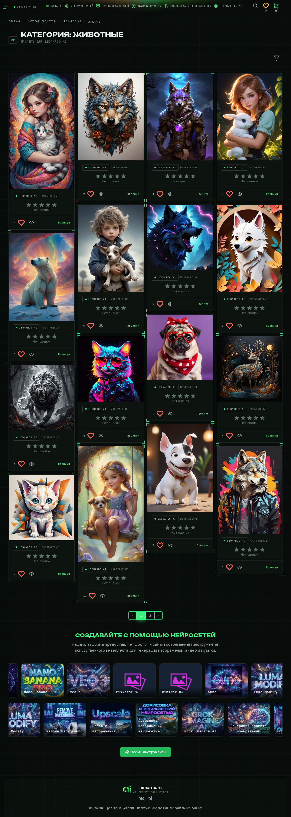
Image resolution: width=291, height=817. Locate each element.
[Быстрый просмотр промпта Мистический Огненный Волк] (170, 304)
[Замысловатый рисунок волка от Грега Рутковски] (111, 116)
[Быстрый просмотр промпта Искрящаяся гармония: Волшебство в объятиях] (239, 194)
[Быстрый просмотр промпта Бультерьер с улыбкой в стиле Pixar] (170, 545)
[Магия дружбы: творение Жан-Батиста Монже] (111, 248)
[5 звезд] (54, 205)
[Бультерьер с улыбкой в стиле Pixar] (180, 468)
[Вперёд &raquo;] (158, 615)
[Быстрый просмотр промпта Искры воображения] (239, 435)
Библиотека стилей (115, 6)
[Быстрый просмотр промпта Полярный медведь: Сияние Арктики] (31, 354)
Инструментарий (82, 6)
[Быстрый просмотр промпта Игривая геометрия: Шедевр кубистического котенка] (31, 573)
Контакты (96, 808)
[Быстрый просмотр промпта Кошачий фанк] (101, 435)
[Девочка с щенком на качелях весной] (111, 504)
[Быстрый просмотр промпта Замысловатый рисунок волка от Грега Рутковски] (101, 194)
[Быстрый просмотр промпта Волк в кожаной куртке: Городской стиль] (239, 567)
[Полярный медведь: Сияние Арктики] (41, 277)
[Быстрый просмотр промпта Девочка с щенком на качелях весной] (102, 595)
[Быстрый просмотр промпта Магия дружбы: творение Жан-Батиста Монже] (101, 325)
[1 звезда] (29, 205)
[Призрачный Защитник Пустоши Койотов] (180, 116)
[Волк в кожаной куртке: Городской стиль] (249, 490)
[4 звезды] (48, 205)
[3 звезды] (42, 205)
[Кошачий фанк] (111, 369)
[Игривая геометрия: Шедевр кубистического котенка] (41, 507)
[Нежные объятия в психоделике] (41, 131)
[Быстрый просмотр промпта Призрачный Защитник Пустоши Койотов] (170, 194)
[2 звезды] (35, 205)
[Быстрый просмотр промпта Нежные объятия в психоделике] (31, 222)
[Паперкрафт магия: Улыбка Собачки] (249, 248)
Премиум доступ (231, 6)
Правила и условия (119, 808)
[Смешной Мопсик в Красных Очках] (180, 347)
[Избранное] (266, 6)
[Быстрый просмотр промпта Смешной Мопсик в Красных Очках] (170, 413)
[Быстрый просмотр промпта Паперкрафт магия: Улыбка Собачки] (239, 325)
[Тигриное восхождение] (41, 398)
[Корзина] (276, 6)
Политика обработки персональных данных (169, 808)
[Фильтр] (276, 58)
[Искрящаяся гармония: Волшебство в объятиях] (249, 116)
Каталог (56, 6)
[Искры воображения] (249, 369)
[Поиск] (256, 6)
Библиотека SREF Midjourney (190, 6)
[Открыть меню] (6, 7)
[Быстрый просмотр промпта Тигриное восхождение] (31, 464)
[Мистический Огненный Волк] (180, 237)
